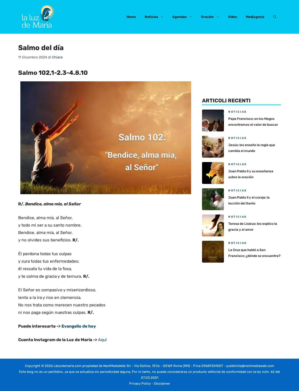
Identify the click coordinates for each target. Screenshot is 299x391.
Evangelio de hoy (79, 326)
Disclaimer (162, 384)
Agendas (179, 17)
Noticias (151, 17)
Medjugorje (255, 17)
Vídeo (232, 17)
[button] (275, 16)
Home (131, 17)
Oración (207, 17)
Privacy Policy (140, 384)
